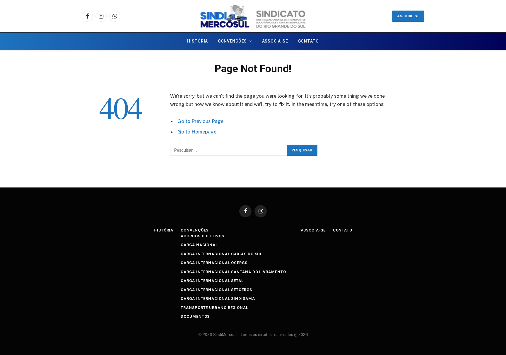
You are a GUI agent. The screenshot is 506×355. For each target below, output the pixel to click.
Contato (308, 41)
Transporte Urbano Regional (214, 307)
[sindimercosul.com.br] (253, 16)
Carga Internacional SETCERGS (216, 290)
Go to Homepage (196, 132)
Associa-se (275, 41)
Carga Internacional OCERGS (214, 263)
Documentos (195, 316)
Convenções (232, 41)
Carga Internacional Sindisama (218, 298)
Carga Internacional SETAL (212, 280)
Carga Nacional (199, 245)
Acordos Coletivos (202, 236)
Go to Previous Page (200, 121)
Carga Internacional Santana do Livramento (233, 272)
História (197, 41)
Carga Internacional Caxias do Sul (221, 254)
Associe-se (408, 16)
